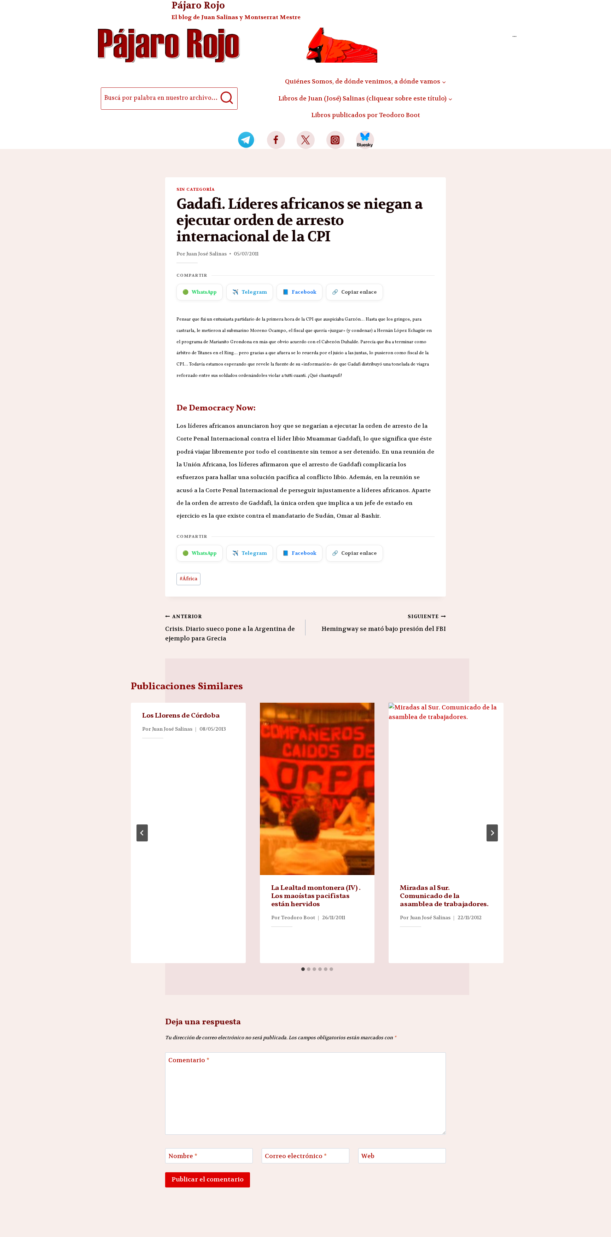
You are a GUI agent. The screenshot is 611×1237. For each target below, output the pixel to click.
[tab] (303, 969)
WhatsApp (199, 292)
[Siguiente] (492, 832)
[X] (306, 140)
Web (367, 1156)
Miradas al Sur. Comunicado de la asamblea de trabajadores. (444, 896)
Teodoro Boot (298, 917)
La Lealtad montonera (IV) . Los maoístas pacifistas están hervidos (316, 896)
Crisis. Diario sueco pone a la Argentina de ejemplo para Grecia (230, 628)
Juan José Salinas (206, 254)
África (188, 579)
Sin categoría (195, 189)
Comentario (188, 1060)
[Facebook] (276, 140)
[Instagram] (335, 140)
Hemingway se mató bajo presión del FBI (383, 623)
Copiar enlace (354, 292)
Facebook (299, 292)
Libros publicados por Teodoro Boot (365, 115)
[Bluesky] (365, 140)
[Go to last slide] (142, 832)
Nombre (182, 1156)
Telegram (249, 292)
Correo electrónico (296, 1156)
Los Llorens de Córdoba (181, 716)
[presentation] (317, 789)
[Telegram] (246, 140)
